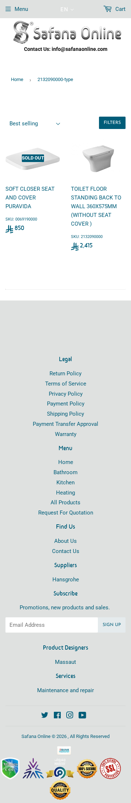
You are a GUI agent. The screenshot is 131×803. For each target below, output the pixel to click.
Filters (112, 123)
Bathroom (65, 472)
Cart (120, 9)
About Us (65, 541)
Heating (65, 492)
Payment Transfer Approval (65, 424)
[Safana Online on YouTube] (82, 716)
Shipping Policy (65, 414)
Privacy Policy (66, 394)
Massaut (65, 662)
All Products (65, 502)
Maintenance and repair (65, 690)
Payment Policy (65, 403)
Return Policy (65, 373)
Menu (21, 9)
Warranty (65, 434)
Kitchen (65, 482)
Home (17, 79)
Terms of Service (65, 383)
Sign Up (112, 625)
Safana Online (36, 736)
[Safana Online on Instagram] (70, 716)
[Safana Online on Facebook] (57, 716)
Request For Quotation (65, 512)
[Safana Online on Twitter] (44, 716)
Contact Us (65, 551)
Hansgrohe (65, 579)
